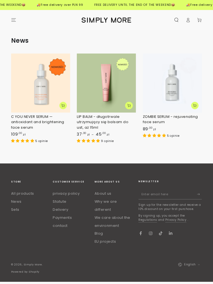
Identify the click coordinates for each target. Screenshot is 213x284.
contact (60, 225)
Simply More (33, 264)
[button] (176, 20)
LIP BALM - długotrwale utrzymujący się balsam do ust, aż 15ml (102, 122)
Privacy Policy (176, 220)
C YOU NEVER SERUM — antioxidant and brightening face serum (37, 122)
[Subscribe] (199, 194)
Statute (59, 201)
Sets (15, 209)
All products (22, 193)
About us (103, 193)
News (16, 201)
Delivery (60, 209)
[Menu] (13, 20)
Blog (99, 233)
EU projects (105, 241)
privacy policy (66, 193)
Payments (62, 217)
